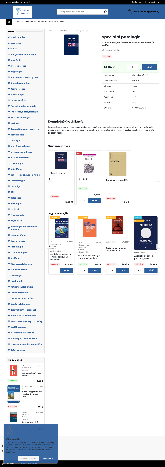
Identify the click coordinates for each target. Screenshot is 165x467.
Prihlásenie (136, 2)
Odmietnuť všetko (28, 458)
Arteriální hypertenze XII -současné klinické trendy (32, 394)
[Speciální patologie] (71, 45)
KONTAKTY (53, 21)
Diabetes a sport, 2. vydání (30, 423)
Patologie (82, 179)
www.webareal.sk (29, 463)
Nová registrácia (152, 2)
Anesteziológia (62, 31)
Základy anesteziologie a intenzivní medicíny (89, 257)
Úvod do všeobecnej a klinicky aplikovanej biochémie (60, 257)
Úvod (50, 31)
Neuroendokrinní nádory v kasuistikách (32, 374)
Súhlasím (48, 458)
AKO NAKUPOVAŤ (28, 21)
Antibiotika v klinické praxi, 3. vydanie (144, 257)
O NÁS (16, 21)
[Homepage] (9, 22)
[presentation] (49, 179)
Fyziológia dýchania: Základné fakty (116, 249)
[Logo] (22, 12)
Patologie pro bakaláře (117, 180)
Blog (62, 21)
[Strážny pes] (130, 50)
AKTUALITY (42, 21)
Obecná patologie (58, 173)
